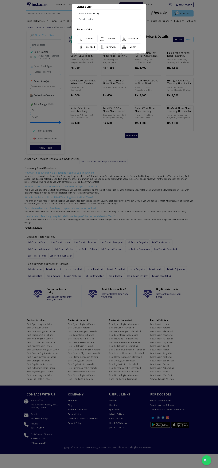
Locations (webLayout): (88, 13)
